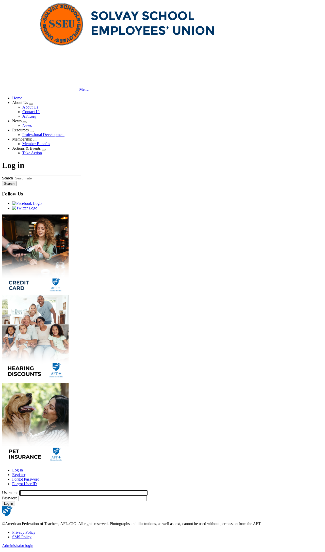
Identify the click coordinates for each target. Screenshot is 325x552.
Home (17, 98)
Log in (17, 470)
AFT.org (29, 116)
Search (7, 178)
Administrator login (17, 545)
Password (10, 498)
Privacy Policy (24, 532)
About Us (30, 107)
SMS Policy (21, 537)
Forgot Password (25, 479)
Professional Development (43, 134)
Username (10, 492)
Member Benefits (36, 144)
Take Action (32, 153)
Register (18, 474)
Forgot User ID (24, 484)
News (27, 125)
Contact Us (31, 112)
